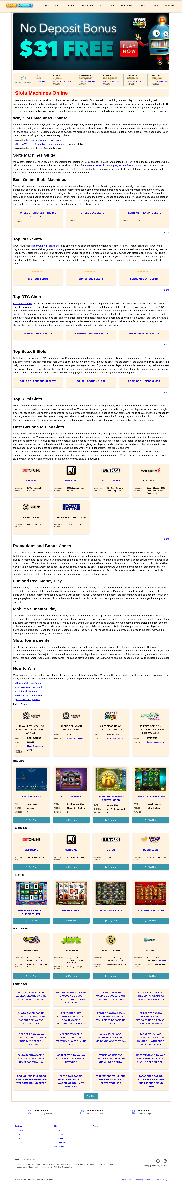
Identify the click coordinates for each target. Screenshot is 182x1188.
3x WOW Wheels (71, 796)
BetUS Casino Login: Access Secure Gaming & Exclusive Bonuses (31, 995)
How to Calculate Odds (28, 683)
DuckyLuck (150, 850)
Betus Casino (111, 480)
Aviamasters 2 (31, 796)
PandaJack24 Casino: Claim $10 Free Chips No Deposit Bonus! (31, 1058)
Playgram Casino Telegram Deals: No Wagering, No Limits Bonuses (71, 1081)
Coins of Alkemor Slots (144, 381)
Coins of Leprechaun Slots (38, 381)
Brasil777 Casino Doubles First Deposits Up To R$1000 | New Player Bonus (151, 1018)
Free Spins (127, 5)
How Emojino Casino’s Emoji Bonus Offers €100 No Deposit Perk (150, 1058)
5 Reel (58, 5)
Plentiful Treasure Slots (144, 213)
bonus (106, 165)
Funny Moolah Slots (144, 279)
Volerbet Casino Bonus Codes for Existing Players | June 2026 (71, 1039)
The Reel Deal (71, 910)
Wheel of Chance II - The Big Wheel (31, 912)
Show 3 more (59, 1147)
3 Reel (45, 5)
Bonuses (170, 5)
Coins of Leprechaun (151, 796)
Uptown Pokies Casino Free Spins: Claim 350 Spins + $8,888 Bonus (150, 995)
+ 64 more (162, 960)
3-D (101, 5)
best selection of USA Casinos (46, 140)
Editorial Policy (161, 1180)
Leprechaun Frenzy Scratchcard (111, 798)
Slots (56, 1126)
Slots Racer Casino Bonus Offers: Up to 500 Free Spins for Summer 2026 (31, 1018)
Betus (111, 850)
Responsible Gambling (144, 1180)
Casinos (155, 5)
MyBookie (71, 480)
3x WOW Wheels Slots (38, 333)
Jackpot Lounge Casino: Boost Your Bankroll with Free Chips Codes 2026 (150, 1039)
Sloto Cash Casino (115, 739)
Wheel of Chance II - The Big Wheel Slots (38, 215)
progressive (119, 165)
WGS (21, 1130)
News (95, 1126)
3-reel (89, 165)
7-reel (99, 165)
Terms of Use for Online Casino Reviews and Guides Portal (111, 1058)
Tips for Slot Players (26, 691)
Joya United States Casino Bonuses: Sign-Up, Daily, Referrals (110, 995)
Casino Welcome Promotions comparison (38, 144)
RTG (20, 1138)
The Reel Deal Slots (91, 213)
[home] (20, 9)
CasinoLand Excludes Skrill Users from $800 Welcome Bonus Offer (31, 1079)
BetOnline (31, 480)
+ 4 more (76, 963)
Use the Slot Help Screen (29, 695)
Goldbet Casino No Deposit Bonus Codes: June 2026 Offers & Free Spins (31, 1039)
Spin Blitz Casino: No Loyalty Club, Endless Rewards (71, 1058)
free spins (132, 165)
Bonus (70, 5)
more (166, 232)
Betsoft (21, 1134)
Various (21, 1142)
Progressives (87, 5)
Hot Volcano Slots (81, 81)
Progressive (62, 1142)
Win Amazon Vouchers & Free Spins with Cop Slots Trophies (111, 1079)
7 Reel (141, 5)
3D (59, 1130)
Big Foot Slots (38, 279)
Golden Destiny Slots (91, 381)
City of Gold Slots (91, 279)
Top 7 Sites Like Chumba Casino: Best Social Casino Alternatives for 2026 (71, 1018)
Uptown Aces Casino (155, 742)
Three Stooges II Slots (144, 333)
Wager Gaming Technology (45, 245)
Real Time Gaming (23, 303)
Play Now (33, 820)
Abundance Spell (111, 910)
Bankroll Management (28, 699)
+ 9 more (119, 960)
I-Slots (112, 5)
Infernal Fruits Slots (56, 81)
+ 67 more (38, 960)
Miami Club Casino (35, 746)
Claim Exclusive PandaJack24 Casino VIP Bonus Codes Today (111, 1037)
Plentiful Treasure (150, 910)
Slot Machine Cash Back (29, 687)
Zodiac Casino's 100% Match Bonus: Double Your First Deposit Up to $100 (110, 1018)
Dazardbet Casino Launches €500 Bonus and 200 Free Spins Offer (151, 1081)
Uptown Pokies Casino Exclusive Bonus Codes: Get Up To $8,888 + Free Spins (71, 997)
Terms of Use (126, 1180)
